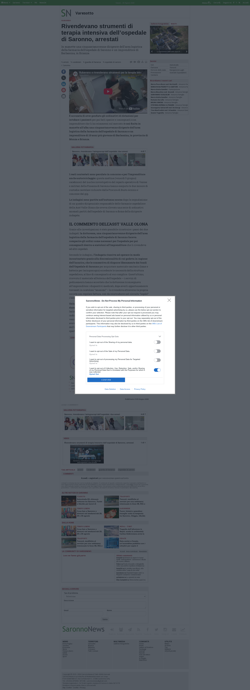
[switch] (157, 342)
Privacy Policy (139, 389)
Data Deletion (110, 389)
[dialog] (125, 345)
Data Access (125, 389)
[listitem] (125, 336)
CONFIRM (106, 380)
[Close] (170, 301)
